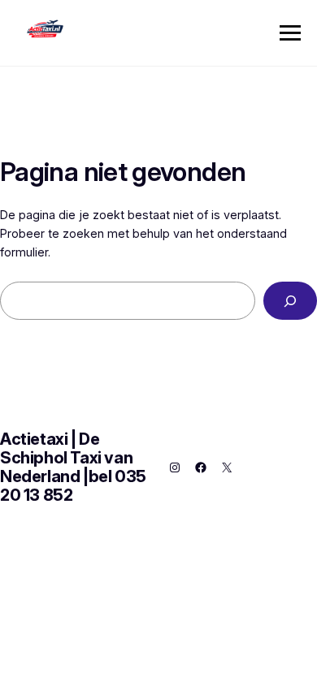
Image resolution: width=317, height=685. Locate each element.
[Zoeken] (290, 301)
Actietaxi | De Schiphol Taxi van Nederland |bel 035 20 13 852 (73, 467)
